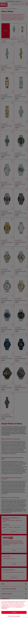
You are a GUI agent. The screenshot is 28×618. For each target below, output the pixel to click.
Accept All (14, 612)
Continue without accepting (14, 616)
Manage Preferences (5, 606)
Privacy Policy (18, 606)
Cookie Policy (4, 608)
